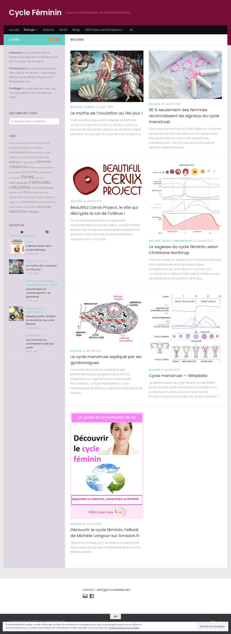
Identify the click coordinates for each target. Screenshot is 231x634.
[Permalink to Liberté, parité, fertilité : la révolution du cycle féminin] (16, 313)
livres (27, 176)
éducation (18, 211)
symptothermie (30, 207)
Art (131, 30)
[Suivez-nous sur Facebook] (51, 39)
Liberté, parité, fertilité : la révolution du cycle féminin (41, 320)
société (53, 284)
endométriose (29, 162)
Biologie (29, 30)
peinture (44, 192)
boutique (25, 147)
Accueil (14, 30)
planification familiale (33, 197)
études (34, 211)
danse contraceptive (29, 157)
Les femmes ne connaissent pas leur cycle (40, 343)
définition (16, 162)
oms (20, 192)
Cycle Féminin (35, 12)
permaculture (15, 197)
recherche (29, 202)
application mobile (28, 143)
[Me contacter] (57, 39)
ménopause (18, 183)
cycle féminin (37, 152)
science (18, 207)
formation (49, 167)
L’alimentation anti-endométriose (39, 248)
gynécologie (14, 172)
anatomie (13, 143)
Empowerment (183, 241)
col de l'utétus (36, 147)
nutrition (13, 192)
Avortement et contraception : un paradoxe (38, 292)
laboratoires (14, 178)
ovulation (34, 192)
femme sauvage (36, 167)
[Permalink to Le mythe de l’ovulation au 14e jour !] (16, 266)
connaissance (19, 152)
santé (11, 207)
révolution (51, 202)
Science (48, 30)
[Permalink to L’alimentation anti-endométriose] (16, 247)
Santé (63, 30)
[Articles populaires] (21, 232)
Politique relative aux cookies (124, 627)
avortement (14, 147)
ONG (26, 192)
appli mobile (43, 143)
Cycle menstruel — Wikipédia (178, 375)
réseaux (42, 202)
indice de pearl (45, 172)
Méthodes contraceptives (103, 30)
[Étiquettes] (47, 232)
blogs (167, 241)
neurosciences (42, 187)
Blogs (76, 30)
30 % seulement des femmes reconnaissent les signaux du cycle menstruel (184, 116)
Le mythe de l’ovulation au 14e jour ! (106, 113)
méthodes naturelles (30, 184)
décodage (44, 157)
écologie (44, 206)
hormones (29, 172)
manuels (39, 178)
